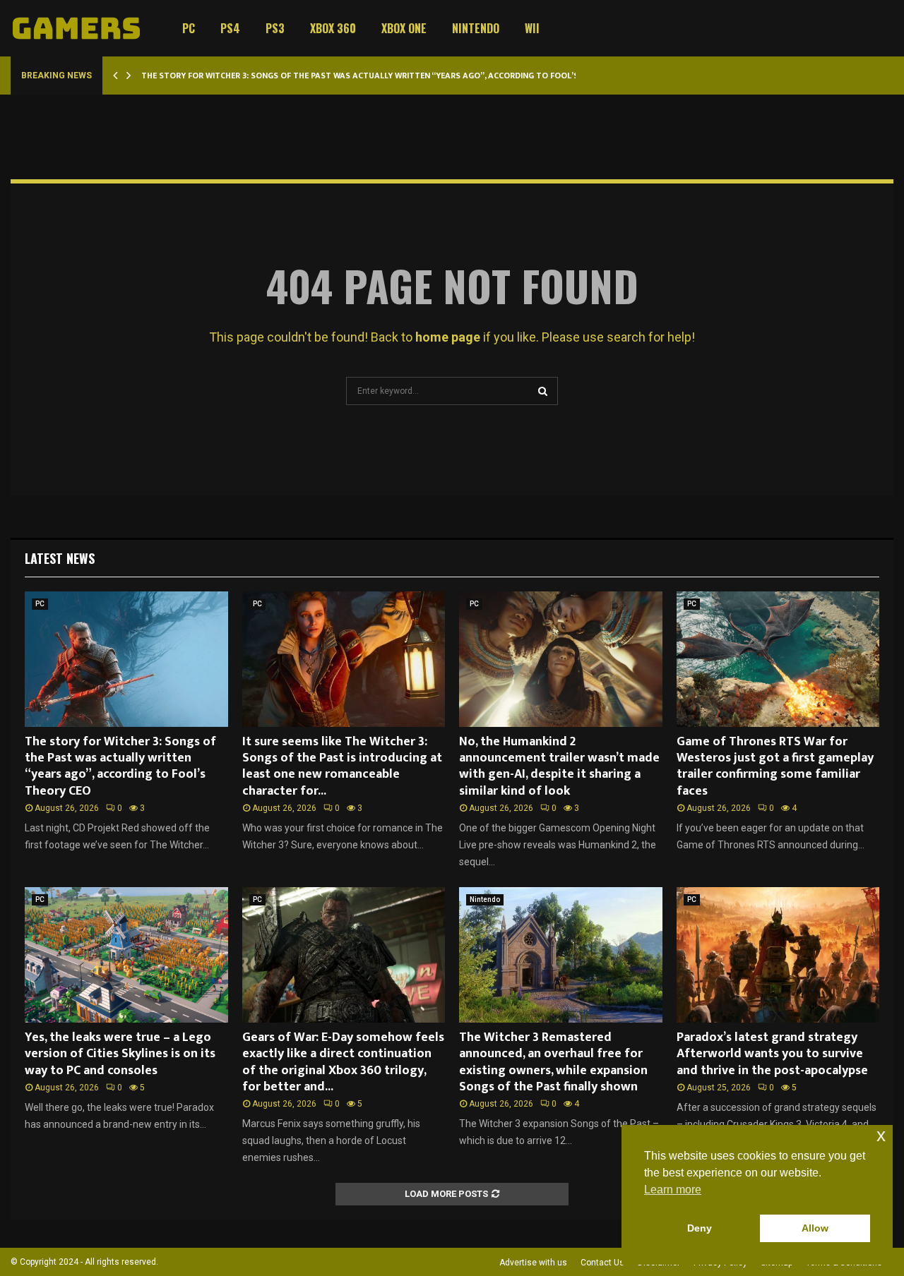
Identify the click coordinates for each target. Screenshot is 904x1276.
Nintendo (475, 28)
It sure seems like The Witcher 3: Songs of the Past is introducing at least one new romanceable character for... (342, 766)
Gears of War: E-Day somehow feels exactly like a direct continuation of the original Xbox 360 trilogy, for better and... (343, 1062)
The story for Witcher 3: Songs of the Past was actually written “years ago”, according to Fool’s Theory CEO (385, 75)
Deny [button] (699, 1228)
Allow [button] (815, 1228)
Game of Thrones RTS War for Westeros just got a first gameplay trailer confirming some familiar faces (775, 766)
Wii (532, 28)
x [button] (881, 1135)
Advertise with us (533, 1263)
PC (188, 28)
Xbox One (404, 28)
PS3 (275, 28)
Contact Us (602, 1263)
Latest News (60, 558)
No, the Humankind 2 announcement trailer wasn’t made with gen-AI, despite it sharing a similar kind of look (559, 766)
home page (447, 337)
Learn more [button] (672, 1190)
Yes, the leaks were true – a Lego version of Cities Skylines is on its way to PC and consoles (120, 1054)
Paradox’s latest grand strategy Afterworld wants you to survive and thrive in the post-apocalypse (772, 1054)
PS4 (230, 28)
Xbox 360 (333, 28)
